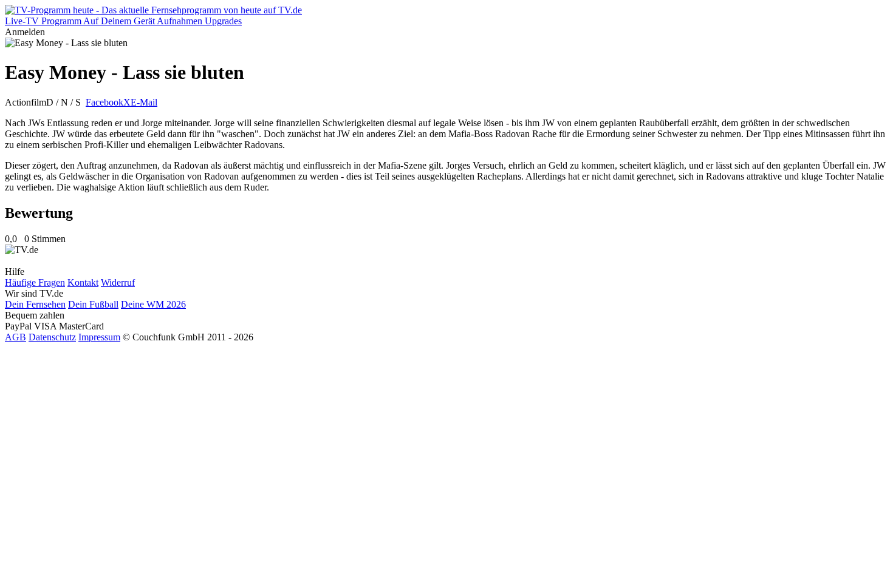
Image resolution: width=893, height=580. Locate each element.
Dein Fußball (93, 304)
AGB (15, 337)
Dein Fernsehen (35, 304)
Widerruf (118, 282)
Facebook (104, 102)
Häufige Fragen (35, 282)
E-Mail (144, 102)
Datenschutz (52, 337)
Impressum (99, 337)
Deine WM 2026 (153, 304)
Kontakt (82, 282)
